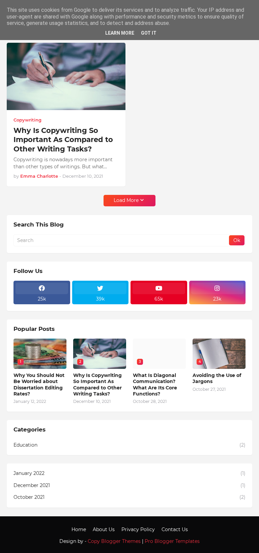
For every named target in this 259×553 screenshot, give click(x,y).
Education (129, 445)
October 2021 (129, 497)
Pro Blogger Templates (172, 541)
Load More (126, 200)
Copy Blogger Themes (114, 541)
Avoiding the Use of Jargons (217, 378)
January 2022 (129, 473)
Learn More (119, 33)
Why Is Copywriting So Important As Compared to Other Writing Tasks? (63, 139)
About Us (104, 529)
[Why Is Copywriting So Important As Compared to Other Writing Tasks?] (66, 76)
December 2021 (129, 485)
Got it (148, 33)
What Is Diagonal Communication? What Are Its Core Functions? (155, 384)
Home (78, 529)
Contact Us (175, 529)
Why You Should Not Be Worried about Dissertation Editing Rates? (38, 384)
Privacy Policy (138, 529)
